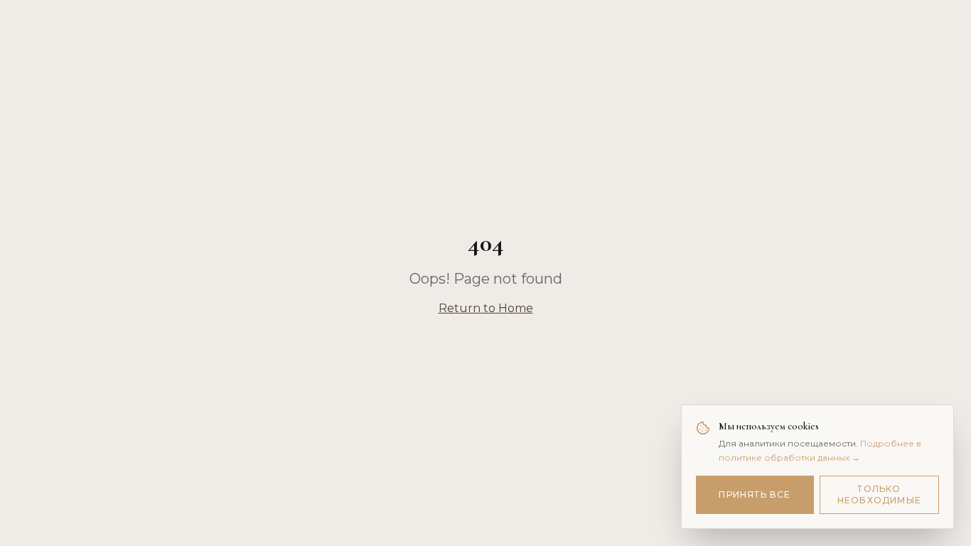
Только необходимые (879, 494)
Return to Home (486, 308)
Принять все (754, 494)
